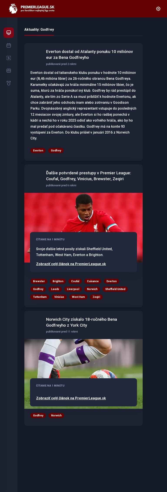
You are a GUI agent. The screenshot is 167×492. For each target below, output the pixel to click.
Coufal (75, 281)
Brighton (58, 281)
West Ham (78, 297)
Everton (38, 150)
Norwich (92, 289)
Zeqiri (96, 297)
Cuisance (93, 281)
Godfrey (56, 150)
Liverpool (73, 289)
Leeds (55, 289)
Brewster (39, 281)
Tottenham (40, 297)
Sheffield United (115, 289)
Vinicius (59, 297)
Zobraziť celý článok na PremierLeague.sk (71, 264)
